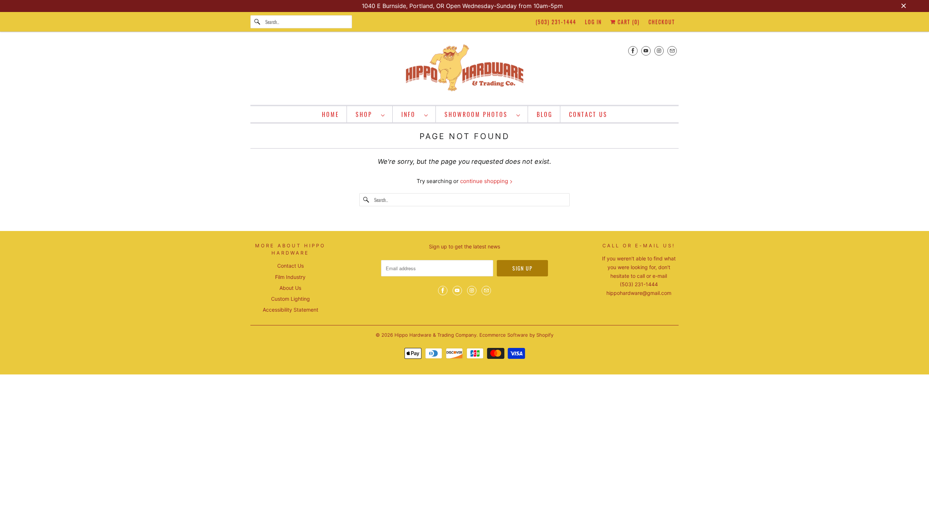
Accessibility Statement (290, 310)
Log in (593, 21)
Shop (366, 114)
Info (411, 114)
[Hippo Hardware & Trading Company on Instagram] (659, 50)
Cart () (628, 21)
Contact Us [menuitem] (588, 114)
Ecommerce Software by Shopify (516, 335)
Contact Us (290, 266)
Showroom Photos (479, 114)
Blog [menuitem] (545, 114)
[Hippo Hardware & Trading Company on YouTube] (646, 50)
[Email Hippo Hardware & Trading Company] (672, 50)
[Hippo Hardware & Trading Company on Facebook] (633, 50)
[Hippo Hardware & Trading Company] (464, 70)
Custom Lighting (290, 299)
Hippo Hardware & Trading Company (435, 335)
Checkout (661, 21)
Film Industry (290, 277)
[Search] (257, 21)
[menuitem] (370, 114)
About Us (290, 288)
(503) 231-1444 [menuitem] (556, 21)
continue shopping (484, 181)
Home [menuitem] (330, 114)
